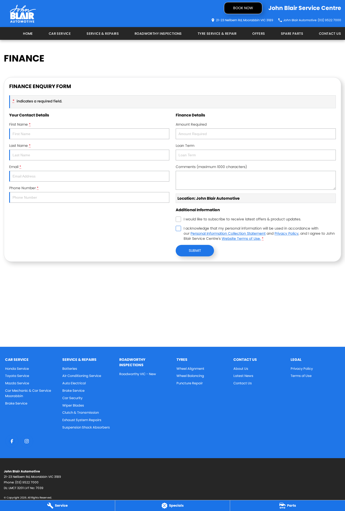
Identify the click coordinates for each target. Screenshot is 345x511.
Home (28, 33)
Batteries (69, 368)
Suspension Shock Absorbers (86, 427)
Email (15, 166)
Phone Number (24, 188)
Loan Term (185, 145)
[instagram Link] (26, 441)
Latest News (243, 375)
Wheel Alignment (190, 368)
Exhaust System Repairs (81, 420)
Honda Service (17, 368)
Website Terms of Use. (241, 238)
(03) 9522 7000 (27, 482)
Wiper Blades (73, 405)
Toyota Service (17, 375)
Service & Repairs (103, 33)
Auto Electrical (74, 383)
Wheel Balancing (190, 375)
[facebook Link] (12, 441)
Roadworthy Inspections (158, 33)
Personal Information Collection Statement (228, 233)
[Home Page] (23, 13)
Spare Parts (292, 33)
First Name (20, 124)
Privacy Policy (287, 233)
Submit (195, 250)
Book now (243, 7)
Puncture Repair (189, 383)
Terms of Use (301, 375)
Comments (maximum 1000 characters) (211, 166)
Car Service (60, 33)
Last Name (20, 145)
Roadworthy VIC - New (137, 374)
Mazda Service (17, 383)
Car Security (72, 398)
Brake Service (16, 403)
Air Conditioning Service (81, 375)
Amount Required (191, 124)
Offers (258, 33)
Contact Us (330, 33)
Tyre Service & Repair (217, 33)
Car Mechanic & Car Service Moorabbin (28, 393)
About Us (240, 368)
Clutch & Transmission (80, 412)
